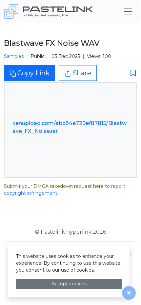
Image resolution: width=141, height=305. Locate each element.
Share (81, 73)
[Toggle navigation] (128, 11)
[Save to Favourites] (131, 73)
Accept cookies (69, 284)
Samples (14, 56)
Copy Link (33, 73)
